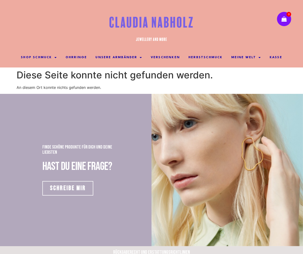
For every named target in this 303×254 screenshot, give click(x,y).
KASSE (276, 57)
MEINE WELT (243, 57)
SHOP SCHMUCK (36, 57)
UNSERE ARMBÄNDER (116, 57)
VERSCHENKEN (165, 57)
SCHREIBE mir (68, 188)
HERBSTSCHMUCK (205, 57)
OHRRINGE (76, 57)
